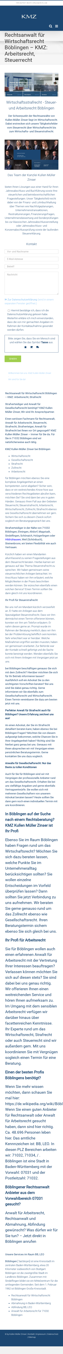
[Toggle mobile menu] (56, 26)
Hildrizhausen (13, 539)
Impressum (41, 1334)
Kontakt (31, 1334)
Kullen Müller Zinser (18, 1334)
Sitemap (32, 1337)
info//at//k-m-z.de (40, 3)
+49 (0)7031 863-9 (23, 3)
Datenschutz (52, 1334)
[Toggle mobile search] (50, 26)
